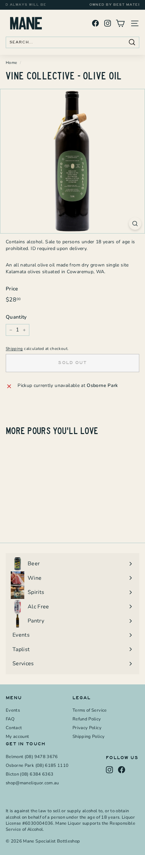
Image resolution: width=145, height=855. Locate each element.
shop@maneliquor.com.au (32, 783)
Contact (14, 728)
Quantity (16, 317)
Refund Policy (86, 719)
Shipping (14, 348)
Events (13, 710)
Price (12, 288)
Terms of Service (89, 710)
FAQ (10, 719)
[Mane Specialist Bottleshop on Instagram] (108, 23)
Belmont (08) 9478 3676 (32, 757)
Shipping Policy (88, 737)
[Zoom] (135, 223)
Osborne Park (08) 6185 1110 (37, 765)
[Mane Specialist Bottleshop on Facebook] (95, 23)
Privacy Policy (87, 728)
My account (17, 737)
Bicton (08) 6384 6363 (29, 774)
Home (11, 62)
